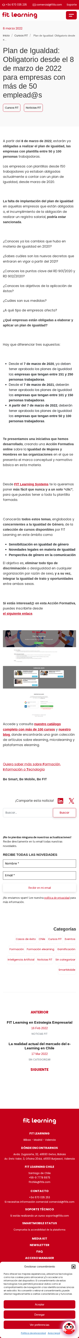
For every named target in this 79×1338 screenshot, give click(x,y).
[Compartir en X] (71, 800)
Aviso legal (54, 1333)
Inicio (6, 35)
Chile (42, 939)
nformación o (15, 769)
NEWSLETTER (39, 1245)
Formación (17, 949)
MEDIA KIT (39, 1238)
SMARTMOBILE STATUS (39, 1223)
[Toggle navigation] (71, 15)
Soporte (72, 4)
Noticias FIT (33, 108)
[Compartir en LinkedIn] (61, 800)
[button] (73, 1266)
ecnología (36, 769)
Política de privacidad (33, 1333)
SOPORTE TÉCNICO (39, 1209)
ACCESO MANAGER (39, 1258)
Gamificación (66, 949)
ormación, (53, 764)
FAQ (39, 1251)
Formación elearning (40, 949)
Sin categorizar (65, 959)
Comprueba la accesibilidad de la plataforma (39, 1229)
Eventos (70, 939)
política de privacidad (57, 897)
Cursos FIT (21, 35)
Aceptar (39, 1304)
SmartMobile (67, 970)
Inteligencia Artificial (21, 959)
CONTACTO (39, 1191)
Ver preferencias (39, 1324)
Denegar (39, 1314)
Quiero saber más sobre (23, 764)
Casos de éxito (26, 939)
